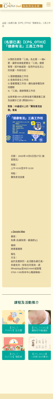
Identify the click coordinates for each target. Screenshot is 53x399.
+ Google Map (18, 231)
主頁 (4, 22)
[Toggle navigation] (47, 5)
